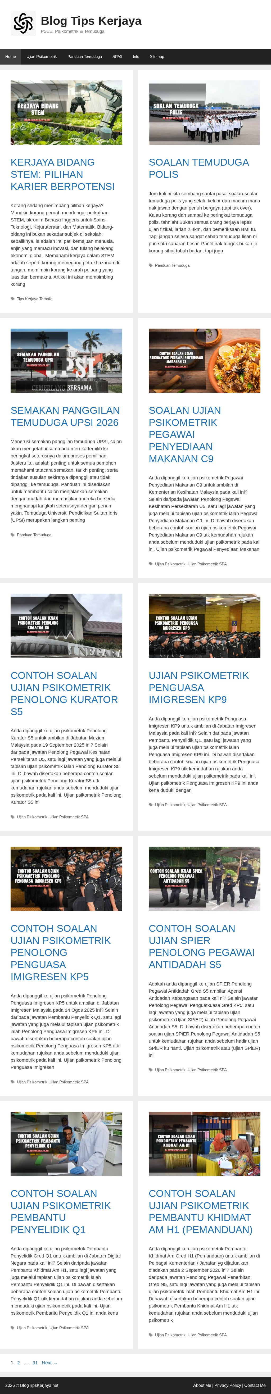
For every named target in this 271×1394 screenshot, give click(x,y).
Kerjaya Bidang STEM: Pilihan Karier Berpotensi (63, 174)
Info (136, 56)
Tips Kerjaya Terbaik (34, 299)
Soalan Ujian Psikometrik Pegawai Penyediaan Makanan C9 (185, 434)
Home (10, 56)
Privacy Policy (227, 1385)
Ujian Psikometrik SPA (207, 564)
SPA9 (117, 56)
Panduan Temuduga (84, 56)
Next (50, 1362)
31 (35, 1362)
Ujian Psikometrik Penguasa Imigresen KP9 (199, 687)
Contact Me (255, 1385)
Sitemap (157, 56)
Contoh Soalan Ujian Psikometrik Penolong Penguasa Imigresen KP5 (61, 952)
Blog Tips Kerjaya (91, 21)
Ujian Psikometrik (41, 56)
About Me (202, 1385)
